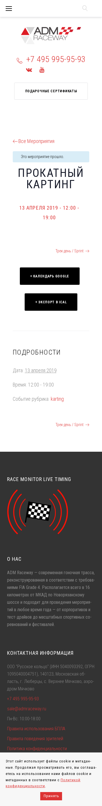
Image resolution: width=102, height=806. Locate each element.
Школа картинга (31, 251)
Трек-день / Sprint (70, 251)
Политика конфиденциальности (37, 748)
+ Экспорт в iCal (51, 302)
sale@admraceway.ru (26, 708)
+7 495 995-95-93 (56, 59)
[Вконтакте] (29, 70)
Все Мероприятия (36, 141)
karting (57, 399)
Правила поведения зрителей (35, 738)
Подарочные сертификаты (51, 91)
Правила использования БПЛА (36, 728)
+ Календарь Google (49, 276)
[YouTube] (41, 70)
